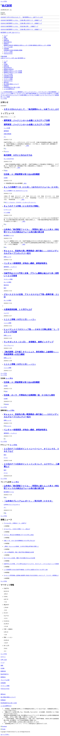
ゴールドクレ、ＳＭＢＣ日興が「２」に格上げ (17, 529)
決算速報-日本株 (8, 50)
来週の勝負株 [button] (32, 93)
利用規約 (6, 85)
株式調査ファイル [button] (12, 92)
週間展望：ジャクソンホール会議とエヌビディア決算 (27, 120)
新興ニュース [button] (27, 95)
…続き (27, 145)
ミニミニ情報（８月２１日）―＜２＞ (20, 319)
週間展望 (6, 131)
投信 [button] (49, 92)
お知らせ (3, 58)
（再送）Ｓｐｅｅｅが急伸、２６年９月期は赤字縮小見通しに (21, 546)
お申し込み (11, 32)
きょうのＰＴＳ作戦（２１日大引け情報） (22, 206)
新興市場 (6, 66)
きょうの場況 (7, 282)
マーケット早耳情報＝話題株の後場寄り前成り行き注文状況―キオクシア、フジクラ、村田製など (31, 575)
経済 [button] (27, 93)
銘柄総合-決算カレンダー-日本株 (23, 45)
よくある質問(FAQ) (9, 89)
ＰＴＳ (6, 457)
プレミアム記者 (8, 74)
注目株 (6, 64)
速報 (5, 62)
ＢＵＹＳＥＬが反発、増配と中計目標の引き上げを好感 (19, 558)
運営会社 (6, 82)
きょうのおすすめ (9, 158)
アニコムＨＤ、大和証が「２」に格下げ (15, 523)
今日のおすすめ (8, 80)
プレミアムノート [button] (50, 95)
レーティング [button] (26, 92)
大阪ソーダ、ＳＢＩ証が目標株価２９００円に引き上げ (19, 540)
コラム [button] (24, 93)
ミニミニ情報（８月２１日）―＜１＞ (20, 364)
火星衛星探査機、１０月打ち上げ (18, 309)
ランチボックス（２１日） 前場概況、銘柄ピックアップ (29, 342)
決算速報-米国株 (17, 50)
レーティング (7, 209)
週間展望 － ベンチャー (10, 266)
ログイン (17, 32)
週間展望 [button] (20, 92)
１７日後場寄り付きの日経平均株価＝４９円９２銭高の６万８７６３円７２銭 (26, 569)
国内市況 (6, 285)
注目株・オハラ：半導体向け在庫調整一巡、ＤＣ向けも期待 (29, 395)
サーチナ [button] (19, 93)
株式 (5, 288)
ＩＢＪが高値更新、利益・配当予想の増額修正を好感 (19, 552)
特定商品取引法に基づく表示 (12, 87)
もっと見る (4, 1)
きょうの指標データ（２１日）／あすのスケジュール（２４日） (31, 187)
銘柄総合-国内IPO (9, 45)
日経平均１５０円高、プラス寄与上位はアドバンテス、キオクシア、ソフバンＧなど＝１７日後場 (31, 563)
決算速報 (3, 683)
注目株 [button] (49, 93)
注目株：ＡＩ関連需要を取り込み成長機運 (22, 174)
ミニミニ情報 (7, 323)
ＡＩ (5, 136)
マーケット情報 (8, 79)
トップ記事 (7, 128)
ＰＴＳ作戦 (7, 212)
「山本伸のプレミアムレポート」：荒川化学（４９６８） (28, 501)
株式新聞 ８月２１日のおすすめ (18, 155)
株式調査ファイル (9, 235)
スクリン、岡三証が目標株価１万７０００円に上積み (19, 534)
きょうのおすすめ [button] (42, 93)
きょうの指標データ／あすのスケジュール (16, 190)
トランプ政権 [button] (6, 96)
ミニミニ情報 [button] (9, 93)
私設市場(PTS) (8, 67)
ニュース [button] (41, 95)
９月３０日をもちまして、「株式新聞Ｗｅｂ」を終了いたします (31, 109)
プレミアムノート (9, 345)
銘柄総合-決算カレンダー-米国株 (42, 45)
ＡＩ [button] (15, 93)
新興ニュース (7, 256)
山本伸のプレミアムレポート (12, 504)
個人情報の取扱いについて (11, 84)
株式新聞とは (4, 32)
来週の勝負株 (7, 134)
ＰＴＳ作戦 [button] (20, 95)
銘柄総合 (3, 677)
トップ (6, 61)
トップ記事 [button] (4, 92)
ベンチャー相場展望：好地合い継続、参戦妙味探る (25, 263)
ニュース (6, 313)
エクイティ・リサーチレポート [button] (39, 92)
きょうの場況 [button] (35, 95)
